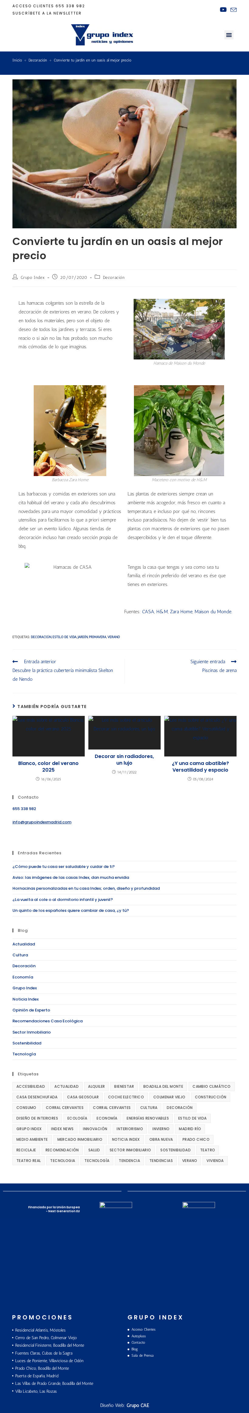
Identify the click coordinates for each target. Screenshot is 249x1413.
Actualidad (23, 944)
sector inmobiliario (130, 1150)
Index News (62, 1128)
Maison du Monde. (213, 611)
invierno (160, 1128)
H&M (162, 611)
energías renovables (148, 1118)
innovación (95, 1128)
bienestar (124, 1086)
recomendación (62, 1150)
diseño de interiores (37, 1118)
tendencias (161, 1160)
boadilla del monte (163, 1086)
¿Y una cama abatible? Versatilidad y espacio (200, 766)
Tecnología (24, 1054)
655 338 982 (70, 5)
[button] (229, 34)
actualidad (66, 1086)
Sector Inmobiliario (31, 1032)
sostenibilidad (175, 1150)
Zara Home (181, 611)
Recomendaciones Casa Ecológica (47, 1021)
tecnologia (62, 1160)
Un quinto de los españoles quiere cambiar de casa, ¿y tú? (70, 910)
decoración (41, 637)
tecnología (96, 1160)
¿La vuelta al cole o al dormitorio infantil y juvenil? (62, 899)
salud (94, 1150)
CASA (148, 611)
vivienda (214, 1160)
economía (107, 1118)
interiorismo (130, 1128)
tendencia (129, 1160)
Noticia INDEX (126, 1139)
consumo (26, 1107)
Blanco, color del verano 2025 (48, 766)
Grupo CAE (138, 1405)
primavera (97, 637)
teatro (207, 1150)
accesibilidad (30, 1086)
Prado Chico (196, 1139)
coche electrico (126, 1097)
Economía (22, 977)
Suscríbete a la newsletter (47, 13)
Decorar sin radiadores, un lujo (124, 759)
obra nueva (161, 1139)
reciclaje (26, 1150)
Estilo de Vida (65, 637)
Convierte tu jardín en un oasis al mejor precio (92, 60)
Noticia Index (25, 999)
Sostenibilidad (26, 1043)
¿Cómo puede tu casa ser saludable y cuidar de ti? (63, 866)
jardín (83, 637)
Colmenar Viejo (169, 1097)
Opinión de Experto (31, 1010)
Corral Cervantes (65, 1107)
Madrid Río (190, 1128)
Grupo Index (33, 277)
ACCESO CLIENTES (33, 5)
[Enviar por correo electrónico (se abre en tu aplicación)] (233, 10)
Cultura (20, 955)
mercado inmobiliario (80, 1139)
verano (113, 637)
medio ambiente (32, 1139)
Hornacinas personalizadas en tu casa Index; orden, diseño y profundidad (86, 888)
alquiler (96, 1086)
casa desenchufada (37, 1097)
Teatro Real (28, 1160)
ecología (77, 1118)
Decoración (114, 277)
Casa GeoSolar (83, 1097)
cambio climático (211, 1086)
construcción (211, 1097)
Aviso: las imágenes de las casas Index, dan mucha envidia (70, 877)
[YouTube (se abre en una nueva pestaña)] (223, 10)
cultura (149, 1107)
